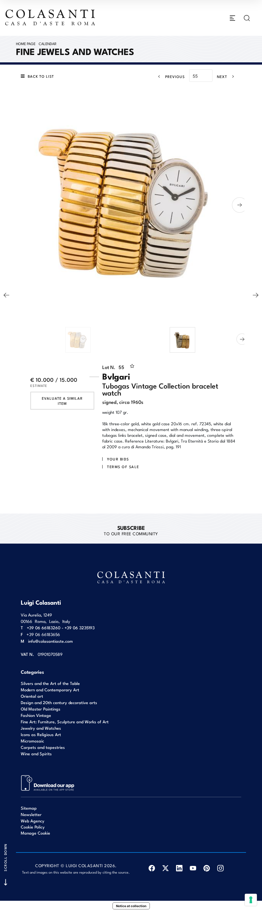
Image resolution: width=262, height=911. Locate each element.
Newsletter (31, 814)
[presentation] (21, 205)
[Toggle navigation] (232, 18)
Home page (25, 43)
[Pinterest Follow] (207, 868)
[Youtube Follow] (193, 868)
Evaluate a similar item (62, 401)
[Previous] (6, 295)
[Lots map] (48, 783)
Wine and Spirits (36, 753)
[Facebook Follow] (152, 868)
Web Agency (32, 821)
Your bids (118, 458)
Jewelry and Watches (41, 728)
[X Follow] (166, 868)
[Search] (247, 18)
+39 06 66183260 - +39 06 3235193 (61, 627)
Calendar (48, 43)
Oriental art (32, 696)
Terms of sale (123, 466)
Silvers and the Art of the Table (50, 683)
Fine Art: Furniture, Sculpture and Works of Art (65, 722)
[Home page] (50, 17)
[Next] (255, 295)
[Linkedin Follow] (179, 868)
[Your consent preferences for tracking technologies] (251, 900)
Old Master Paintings (40, 709)
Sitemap (29, 808)
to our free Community (131, 530)
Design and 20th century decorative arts (59, 702)
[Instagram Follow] (221, 868)
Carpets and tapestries (43, 747)
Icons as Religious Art (41, 734)
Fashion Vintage (36, 715)
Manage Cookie (35, 833)
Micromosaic (32, 741)
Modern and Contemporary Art (50, 690)
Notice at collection (131, 906)
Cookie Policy (33, 827)
